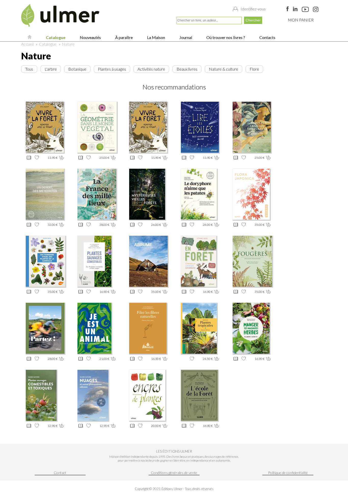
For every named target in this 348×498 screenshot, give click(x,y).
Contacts (267, 37)
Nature (68, 44)
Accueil (27, 44)
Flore (254, 69)
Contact (60, 472)
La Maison (155, 37)
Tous (29, 69)
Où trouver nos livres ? (225, 37)
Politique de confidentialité (288, 472)
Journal (185, 37)
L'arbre (51, 69)
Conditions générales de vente (174, 472)
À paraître (123, 37)
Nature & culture (223, 69)
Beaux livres (187, 69)
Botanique (77, 69)
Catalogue (55, 37)
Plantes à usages (112, 69)
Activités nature (151, 69)
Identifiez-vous (253, 9)
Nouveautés (90, 37)
